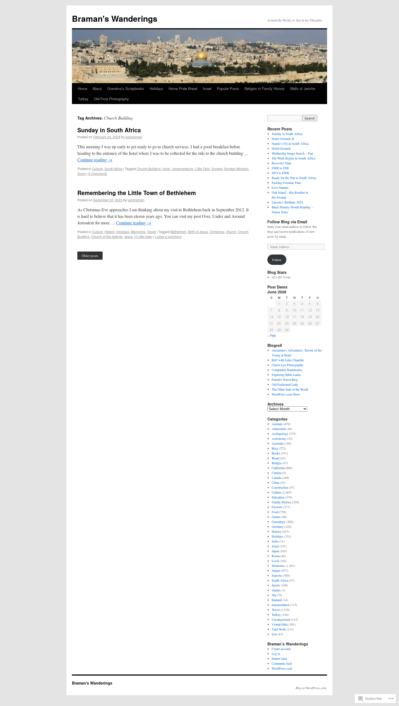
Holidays (156, 88)
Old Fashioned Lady (285, 384)
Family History (281, 502)
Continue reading (94, 159)
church (231, 231)
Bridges (277, 463)
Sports (276, 585)
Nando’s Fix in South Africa (290, 143)
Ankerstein (279, 428)
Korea (276, 556)
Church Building (149, 168)
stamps (276, 590)
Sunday (217, 168)
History (109, 231)
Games (276, 516)
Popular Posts (228, 88)
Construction (280, 487)
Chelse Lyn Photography (287, 365)
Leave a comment (168, 236)
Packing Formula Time (286, 182)
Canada (276, 477)
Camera (276, 472)
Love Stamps (280, 187)
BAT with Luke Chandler (288, 360)
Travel (151, 231)
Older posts (90, 255)
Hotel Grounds (281, 148)
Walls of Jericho (302, 88)
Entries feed (279, 658)
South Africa (113, 168)
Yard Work (279, 629)
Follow (276, 260)
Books (276, 453)
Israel (207, 88)
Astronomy (279, 438)
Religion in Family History (265, 88)
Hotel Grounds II (283, 138)
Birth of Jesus (198, 231)
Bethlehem (178, 231)
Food (275, 512)
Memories (138, 231)
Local (275, 560)
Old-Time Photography (111, 98)
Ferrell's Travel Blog (285, 379)
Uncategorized (281, 619)
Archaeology (280, 433)
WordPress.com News (286, 394)
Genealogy (279, 521)
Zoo (274, 634)
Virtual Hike (280, 624)
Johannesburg (182, 168)
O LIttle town (143, 236)
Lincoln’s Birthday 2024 (287, 202)
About (97, 88)
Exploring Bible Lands (286, 374)
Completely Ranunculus (287, 370)
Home (82, 88)
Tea (274, 595)
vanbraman (133, 136)
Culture (97, 168)
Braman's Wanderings (114, 18)
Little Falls (202, 168)
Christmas (217, 231)
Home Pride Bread (183, 88)
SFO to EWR (280, 173)
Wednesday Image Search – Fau (292, 153)
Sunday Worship (236, 168)
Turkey (83, 98)
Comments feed (282, 663)
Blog (275, 448)
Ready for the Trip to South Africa (294, 177)
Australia (277, 443)
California (278, 468)
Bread (275, 458)
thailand (277, 600)
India (275, 541)
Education (278, 497)
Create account (281, 649)
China (275, 482)
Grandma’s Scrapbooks (125, 88)
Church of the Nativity (106, 236)
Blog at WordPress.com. (311, 688)
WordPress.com (282, 668)
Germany (278, 526)
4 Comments (97, 173)
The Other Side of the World (290, 389)
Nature (276, 570)
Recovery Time (281, 163)
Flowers (277, 507)
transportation (280, 605)
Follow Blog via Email (287, 221)
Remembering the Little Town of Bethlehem (136, 193)
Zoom (81, 173)
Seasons (277, 575)
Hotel (166, 168)
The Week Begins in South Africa (293, 158)
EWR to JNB (280, 168)
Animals (277, 424)
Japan (275, 551)
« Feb (271, 335)
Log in (276, 653)
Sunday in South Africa (109, 130)
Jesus (128, 236)
